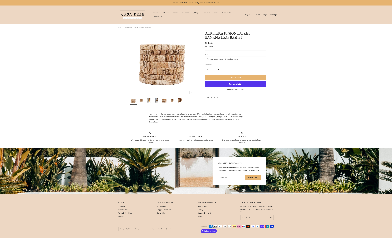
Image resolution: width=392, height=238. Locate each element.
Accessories (205, 13)
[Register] (271, 217)
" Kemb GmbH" (165, 229)
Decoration (185, 13)
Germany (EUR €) (125, 229)
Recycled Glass (227, 13)
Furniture (155, 13)
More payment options (235, 89)
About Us (121, 206)
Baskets (200, 216)
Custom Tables (157, 17)
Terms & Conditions (125, 213)
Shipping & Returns (164, 210)
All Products (202, 206)
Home (120, 27)
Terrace (215, 13)
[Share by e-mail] (221, 97)
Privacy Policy (123, 210)
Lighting (195, 13)
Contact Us (161, 213)
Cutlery (200, 210)
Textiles (175, 13)
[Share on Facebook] (211, 97)
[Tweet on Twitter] (217, 97)
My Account (161, 206)
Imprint (121, 216)
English (247, 15)
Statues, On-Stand (204, 213)
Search (257, 15)
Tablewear (165, 13)
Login (265, 15)
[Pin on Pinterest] (214, 97)
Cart (273, 15)
